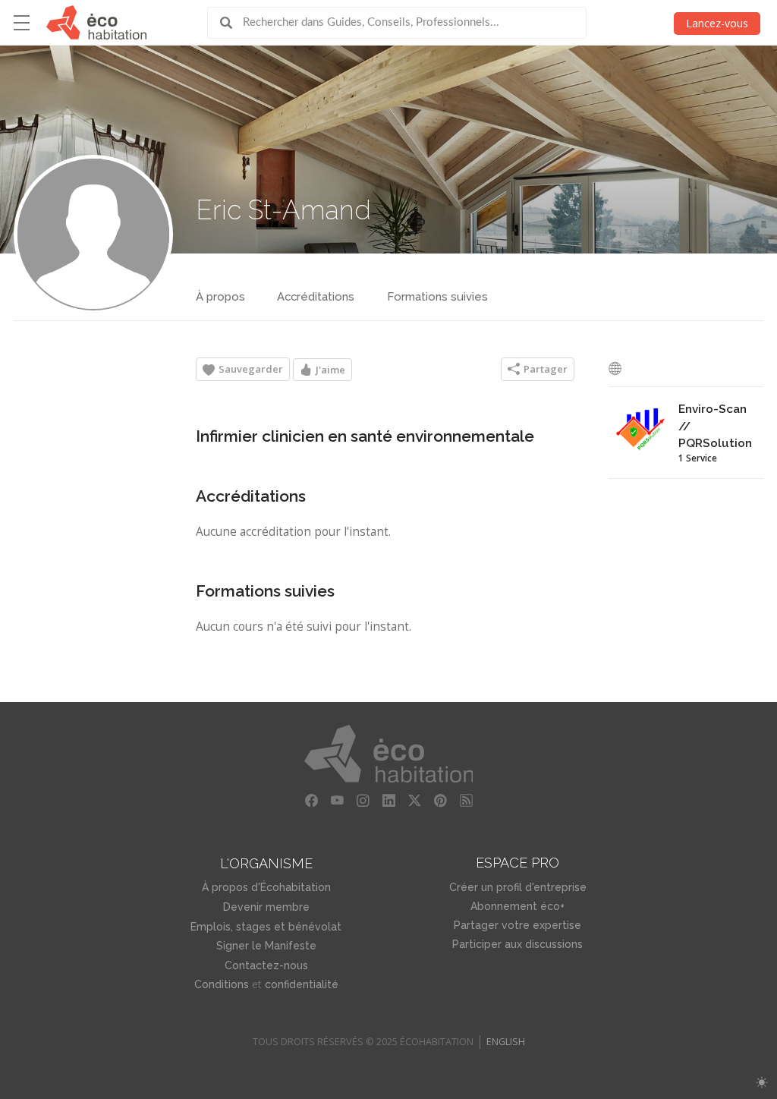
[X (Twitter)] (414, 800)
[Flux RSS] (466, 800)
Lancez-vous (717, 23)
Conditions (221, 984)
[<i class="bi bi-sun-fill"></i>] (761, 1082)
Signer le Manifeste (266, 946)
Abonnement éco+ (517, 906)
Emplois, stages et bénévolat (265, 927)
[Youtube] (337, 800)
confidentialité (301, 984)
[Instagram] (362, 800)
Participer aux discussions (517, 944)
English (505, 1041)
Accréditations (315, 297)
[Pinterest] (440, 800)
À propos (220, 297)
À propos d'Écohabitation (266, 887)
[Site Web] (619, 368)
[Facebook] (311, 800)
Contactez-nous (266, 965)
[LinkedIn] (388, 800)
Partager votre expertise (517, 925)
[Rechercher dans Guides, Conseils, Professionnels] (231, 23)
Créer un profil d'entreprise (518, 887)
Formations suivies (437, 297)
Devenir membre (266, 907)
